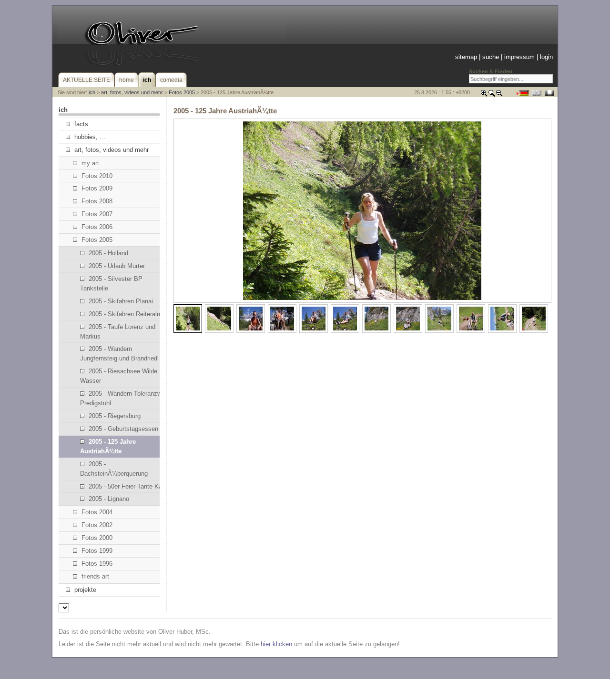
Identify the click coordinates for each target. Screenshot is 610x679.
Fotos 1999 (96, 550)
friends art (95, 576)
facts (81, 124)
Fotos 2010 (96, 176)
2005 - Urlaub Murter (117, 266)
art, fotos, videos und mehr (132, 92)
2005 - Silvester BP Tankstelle (111, 283)
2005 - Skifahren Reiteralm (125, 314)
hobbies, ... (89, 136)
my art (90, 163)
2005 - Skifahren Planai (121, 301)
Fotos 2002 (96, 525)
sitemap (466, 56)
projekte (85, 589)
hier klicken (276, 644)
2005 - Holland (108, 253)
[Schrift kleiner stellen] (499, 95)
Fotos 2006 (96, 226)
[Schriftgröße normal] (492, 95)
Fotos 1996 (96, 563)
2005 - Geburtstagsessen (123, 428)
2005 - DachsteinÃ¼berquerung (114, 468)
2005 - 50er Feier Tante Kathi (129, 486)
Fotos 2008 (96, 201)
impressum (519, 56)
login (546, 56)
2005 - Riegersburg (115, 415)
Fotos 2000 (96, 537)
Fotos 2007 (96, 214)
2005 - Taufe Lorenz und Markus (117, 331)
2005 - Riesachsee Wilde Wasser (118, 376)
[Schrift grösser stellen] (484, 95)
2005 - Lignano (109, 498)
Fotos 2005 (182, 92)
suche (490, 56)
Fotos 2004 (96, 512)
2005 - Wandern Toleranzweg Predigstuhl (124, 398)
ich (92, 92)
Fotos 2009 (96, 188)
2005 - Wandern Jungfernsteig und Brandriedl (119, 353)
